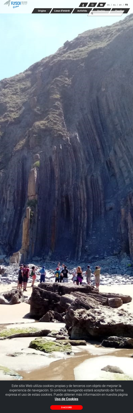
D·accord (66, 407)
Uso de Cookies (66, 399)
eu (114, 4)
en (120, 4)
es (108, 4)
